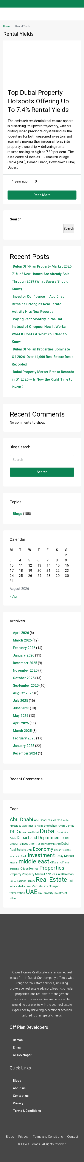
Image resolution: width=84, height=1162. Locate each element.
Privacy (18, 1103)
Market (69, 856)
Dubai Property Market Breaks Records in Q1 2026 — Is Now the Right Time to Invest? (43, 379)
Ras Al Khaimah (63, 874)
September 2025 (26, 685)
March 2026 (22, 640)
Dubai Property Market (49, 844)
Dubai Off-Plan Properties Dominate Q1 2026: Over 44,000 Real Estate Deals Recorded (42, 356)
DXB (29, 849)
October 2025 (23, 678)
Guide (24, 856)
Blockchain (51, 825)
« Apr (13, 596)
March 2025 (22, 731)
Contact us (21, 1095)
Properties (51, 868)
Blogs (17, 514)
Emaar (57, 850)
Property (15, 874)
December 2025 (25, 663)
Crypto (61, 825)
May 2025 (20, 716)
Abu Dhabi (21, 819)
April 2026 (21, 633)
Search (15, 219)
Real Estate (51, 879)
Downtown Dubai (29, 832)
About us (19, 1088)
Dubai (48, 831)
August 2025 (23, 693)
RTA (46, 886)
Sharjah (54, 886)
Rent (28, 886)
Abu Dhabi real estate (48, 820)
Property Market (33, 874)
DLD (14, 831)
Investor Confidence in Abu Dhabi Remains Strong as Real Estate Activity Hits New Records (38, 304)
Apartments (29, 825)
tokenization (17, 893)
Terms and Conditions (48, 1136)
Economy (43, 849)
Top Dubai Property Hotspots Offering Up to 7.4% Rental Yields (38, 101)
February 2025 (24, 738)
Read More (42, 195)
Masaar (14, 862)
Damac (70, 825)
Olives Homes (29, 868)
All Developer (22, 1055)
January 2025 (23, 746)
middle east (34, 861)
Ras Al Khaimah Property (22, 881)
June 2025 (21, 708)
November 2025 (25, 670)
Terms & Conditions (27, 1110)
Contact (72, 1136)
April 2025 (21, 723)
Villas (13, 898)
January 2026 (23, 655)
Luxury (59, 856)
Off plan (54, 862)
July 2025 (20, 701)
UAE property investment (52, 893)
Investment (41, 855)
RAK (48, 874)
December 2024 (25, 753)
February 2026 (24, 648)
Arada (40, 825)
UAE (31, 892)
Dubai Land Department (39, 837)
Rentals (37, 886)
